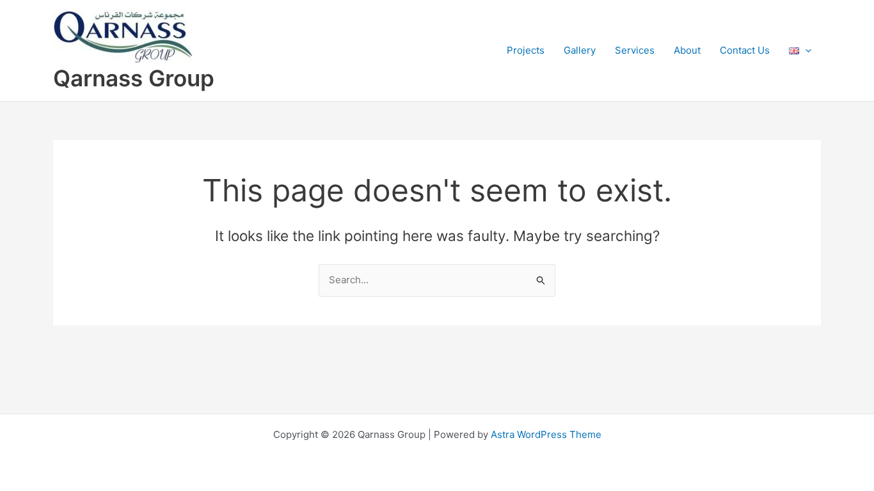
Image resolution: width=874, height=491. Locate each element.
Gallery (580, 50)
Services (635, 50)
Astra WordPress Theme (546, 434)
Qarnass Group (133, 78)
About (687, 50)
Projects (525, 50)
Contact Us (745, 50)
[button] (805, 50)
